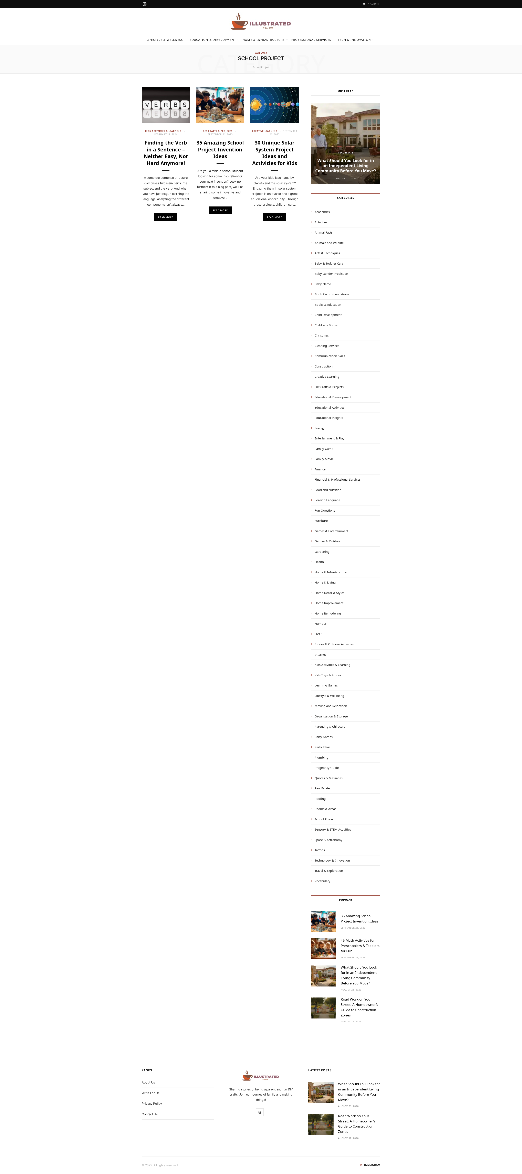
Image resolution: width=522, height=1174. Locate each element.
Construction (324, 366)
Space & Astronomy (328, 840)
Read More (165, 217)
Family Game (324, 449)
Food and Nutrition (328, 490)
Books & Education (328, 304)
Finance (320, 469)
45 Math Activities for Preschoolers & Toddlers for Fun (360, 945)
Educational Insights (329, 418)
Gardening (322, 551)
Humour (320, 623)
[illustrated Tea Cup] (261, 21)
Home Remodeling (328, 613)
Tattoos (320, 850)
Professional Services (311, 40)
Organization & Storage (331, 716)
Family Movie (324, 459)
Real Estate (345, 152)
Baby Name (323, 284)
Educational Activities (329, 407)
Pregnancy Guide (327, 768)
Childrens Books (326, 325)
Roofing (320, 799)
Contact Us (150, 1114)
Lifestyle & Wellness (165, 40)
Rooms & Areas (325, 809)
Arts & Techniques (327, 253)
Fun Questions (325, 510)
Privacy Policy (152, 1104)
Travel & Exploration (329, 870)
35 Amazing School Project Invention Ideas (220, 149)
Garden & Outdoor (328, 541)
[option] (345, 143)
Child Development (328, 315)
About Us (148, 1082)
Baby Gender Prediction (331, 273)
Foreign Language (327, 500)
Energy (319, 428)
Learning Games (326, 685)
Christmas (322, 335)
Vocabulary (322, 881)
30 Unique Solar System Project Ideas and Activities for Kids (274, 153)
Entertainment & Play (329, 438)
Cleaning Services (327, 346)
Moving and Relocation (331, 706)
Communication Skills (330, 356)
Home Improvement (329, 603)
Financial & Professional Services (338, 479)
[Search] (364, 4)
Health (319, 562)
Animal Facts (324, 232)
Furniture (321, 521)
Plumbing (321, 757)
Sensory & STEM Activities (333, 829)
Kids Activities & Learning (163, 130)
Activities (321, 222)
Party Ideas (322, 747)
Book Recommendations (332, 294)
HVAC (318, 634)
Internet (320, 654)
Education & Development (213, 40)
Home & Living (325, 582)
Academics (322, 212)
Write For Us (150, 1093)
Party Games (324, 737)
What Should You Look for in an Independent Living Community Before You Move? (345, 165)
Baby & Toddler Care (329, 263)
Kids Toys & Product (329, 675)
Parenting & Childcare (330, 726)
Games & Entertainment (331, 531)
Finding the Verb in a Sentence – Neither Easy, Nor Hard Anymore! (166, 153)
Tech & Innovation (354, 40)
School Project (325, 819)
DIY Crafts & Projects (217, 130)
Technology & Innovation (332, 860)
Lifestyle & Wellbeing (329, 696)
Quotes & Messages (329, 778)
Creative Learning (264, 130)
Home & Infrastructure (264, 40)
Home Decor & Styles (329, 593)
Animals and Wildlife (329, 243)
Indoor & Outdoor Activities (334, 644)
